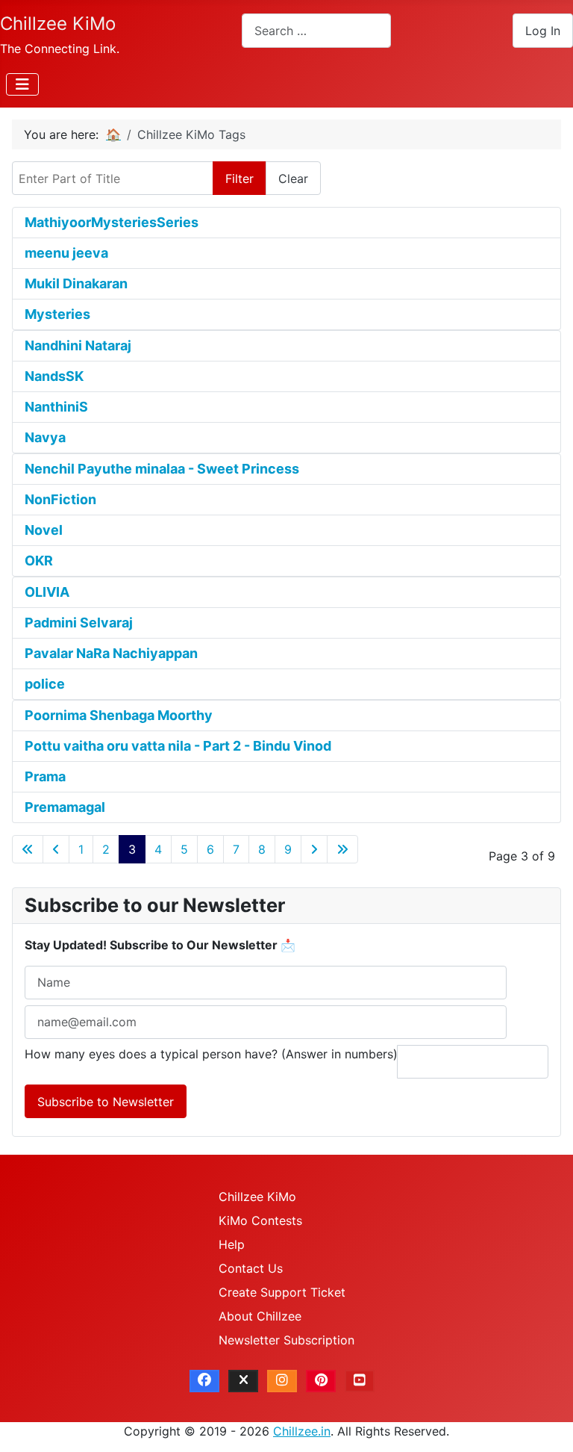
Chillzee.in (302, 1431)
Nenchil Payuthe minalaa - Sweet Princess (162, 469)
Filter (239, 178)
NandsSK (54, 376)
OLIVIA (47, 592)
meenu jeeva (66, 253)
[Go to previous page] (56, 849)
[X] (243, 1381)
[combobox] (316, 30)
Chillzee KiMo (257, 1196)
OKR (39, 560)
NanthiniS (56, 407)
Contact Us (251, 1268)
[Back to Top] (547, 1424)
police (45, 684)
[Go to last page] (342, 849)
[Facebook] (204, 1381)
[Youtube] (360, 1381)
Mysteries (57, 314)
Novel (44, 530)
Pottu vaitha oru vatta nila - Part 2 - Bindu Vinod (178, 746)
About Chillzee (260, 1316)
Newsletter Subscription (286, 1339)
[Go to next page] (314, 849)
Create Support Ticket (282, 1292)
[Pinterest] (321, 1381)
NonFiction (60, 499)
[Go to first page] (27, 849)
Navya (45, 437)
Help (232, 1244)
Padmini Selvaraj (79, 622)
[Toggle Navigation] (22, 84)
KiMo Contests (260, 1220)
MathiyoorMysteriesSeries (111, 222)
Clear (293, 178)
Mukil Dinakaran (76, 283)
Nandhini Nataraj (78, 345)
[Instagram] (282, 1381)
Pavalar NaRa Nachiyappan (111, 653)
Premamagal (65, 807)
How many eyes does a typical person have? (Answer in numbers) (211, 1053)
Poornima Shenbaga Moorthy (119, 715)
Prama (45, 776)
